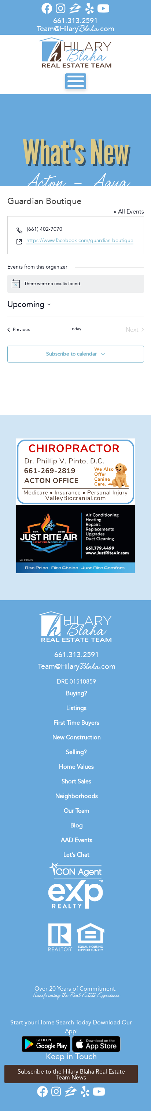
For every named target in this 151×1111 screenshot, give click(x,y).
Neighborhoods (76, 796)
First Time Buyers (76, 722)
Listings (76, 707)
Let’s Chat (76, 854)
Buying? (76, 693)
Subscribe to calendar (71, 354)
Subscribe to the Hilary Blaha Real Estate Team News (71, 1074)
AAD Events (76, 840)
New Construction (76, 737)
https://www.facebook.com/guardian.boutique (79, 240)
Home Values (76, 766)
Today (75, 328)
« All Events (129, 211)
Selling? (76, 751)
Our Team (76, 810)
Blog (76, 825)
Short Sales (76, 781)
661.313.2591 (75, 20)
